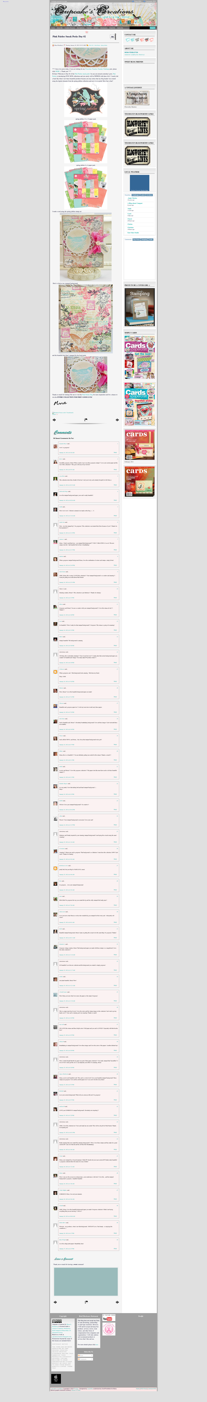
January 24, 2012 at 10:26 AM (67, 500)
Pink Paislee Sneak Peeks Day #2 (69, 36)
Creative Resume (70, 28)
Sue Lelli (61, 1024)
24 (117, 816)
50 (112, 36)
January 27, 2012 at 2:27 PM (66, 1249)
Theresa (61, 703)
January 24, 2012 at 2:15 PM (66, 598)
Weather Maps (144, 190)
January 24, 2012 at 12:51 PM (67, 582)
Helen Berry (62, 1222)
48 (117, 1205)
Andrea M (62, 1106)
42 (117, 1106)
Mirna (61, 604)
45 (117, 1156)
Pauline (61, 556)
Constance (62, 848)
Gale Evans (62, 571)
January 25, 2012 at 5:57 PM (66, 1100)
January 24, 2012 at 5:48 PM (66, 645)
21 (117, 766)
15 (117, 669)
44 (117, 1139)
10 (117, 589)
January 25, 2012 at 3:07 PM (66, 1035)
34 (117, 976)
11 (117, 604)
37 (117, 1024)
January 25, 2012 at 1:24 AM (66, 842)
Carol (129, 214)
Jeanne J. (61, 539)
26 (117, 848)
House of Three (75, 1390)
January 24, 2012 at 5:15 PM (66, 630)
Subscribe (120, 28)
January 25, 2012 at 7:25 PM (66, 1115)
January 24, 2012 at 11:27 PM (67, 825)
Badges (96, 28)
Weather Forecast (135, 190)
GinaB (61, 1205)
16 (117, 688)
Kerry (60, 459)
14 (117, 652)
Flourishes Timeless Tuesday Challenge (97, 69)
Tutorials (89, 28)
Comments (128, 239)
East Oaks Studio (133, 232)
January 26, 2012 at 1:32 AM (66, 1166)
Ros (60, 881)
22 (117, 783)
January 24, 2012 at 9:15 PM (66, 794)
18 (117, 718)
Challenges (135, 195)
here (97, 1345)
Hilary (61, 751)
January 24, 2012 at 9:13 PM (66, 777)
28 (117, 881)
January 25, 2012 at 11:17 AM (67, 970)
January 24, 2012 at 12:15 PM (67, 533)
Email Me (112, 28)
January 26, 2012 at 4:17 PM (66, 1233)
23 (117, 800)
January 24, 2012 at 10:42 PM (67, 809)
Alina (60, 816)
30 (117, 912)
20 (117, 751)
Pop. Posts (136, 239)
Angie (129, 208)
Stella (60, 507)
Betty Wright (62, 1240)
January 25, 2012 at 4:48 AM (66, 874)
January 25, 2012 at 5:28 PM (66, 1067)
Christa (130, 224)
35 (117, 992)
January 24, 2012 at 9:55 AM (66, 469)
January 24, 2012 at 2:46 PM (66, 615)
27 (117, 865)
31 (117, 929)
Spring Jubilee (104, 45)
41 (117, 1091)
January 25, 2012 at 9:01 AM (66, 922)
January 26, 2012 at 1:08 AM (66, 1149)
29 (117, 896)
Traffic (151, 239)
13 (117, 636)
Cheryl (130, 219)
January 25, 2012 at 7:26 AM (66, 905)
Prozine (76, 1388)
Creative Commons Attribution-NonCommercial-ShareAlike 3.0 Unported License (61, 1330)
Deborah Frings (63, 491)
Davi (60, 896)
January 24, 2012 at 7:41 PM (66, 697)
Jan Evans (62, 718)
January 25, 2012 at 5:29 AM (66, 890)
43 (117, 1122)
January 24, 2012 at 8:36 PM (66, 729)
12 (117, 621)
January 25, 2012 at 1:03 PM (66, 1018)
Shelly (60, 766)
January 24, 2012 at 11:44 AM (67, 516)
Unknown (61, 669)
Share (54, 414)
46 (117, 1173)
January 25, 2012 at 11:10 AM (67, 955)
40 (117, 1074)
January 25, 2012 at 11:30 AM (67, 1001)
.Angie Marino (132, 198)
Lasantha (90, 1388)
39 (117, 1057)
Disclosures (103, 28)
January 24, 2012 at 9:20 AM (66, 452)
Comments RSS (151, 1)
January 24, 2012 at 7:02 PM (66, 681)
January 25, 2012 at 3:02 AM (66, 859)
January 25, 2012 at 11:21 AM (67, 985)
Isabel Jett (62, 522)
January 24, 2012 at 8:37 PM (66, 744)
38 (117, 1041)
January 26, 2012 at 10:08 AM (67, 1216)
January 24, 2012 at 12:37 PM (67, 550)
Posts (81, 1355)
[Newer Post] (54, 421)
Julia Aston (62, 912)
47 (117, 1190)
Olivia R (61, 1041)
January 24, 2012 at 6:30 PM (66, 662)
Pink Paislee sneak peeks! (82, 74)
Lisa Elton (62, 476)
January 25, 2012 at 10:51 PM (67, 1132)
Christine (131, 227)
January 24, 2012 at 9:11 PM (66, 760)
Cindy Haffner (63, 1190)
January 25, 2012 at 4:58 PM (66, 1050)
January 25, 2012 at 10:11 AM (67, 938)
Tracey (61, 736)
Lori (60, 621)
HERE (58, 71)
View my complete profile (135, 54)
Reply (115, 452)
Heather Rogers (63, 783)
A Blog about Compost (135, 203)
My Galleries (80, 28)
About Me (60, 28)
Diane (61, 1173)
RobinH (61, 1091)
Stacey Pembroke (63, 1074)
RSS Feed (144, 1388)
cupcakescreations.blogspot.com (61, 1337)
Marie (61, 636)
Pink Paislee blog (87, 395)
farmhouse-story (63, 865)
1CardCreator (63, 992)
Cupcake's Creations (57, 1388)
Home (53, 28)
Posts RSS (137, 1)
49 (117, 1222)
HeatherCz (62, 944)
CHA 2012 (91, 45)
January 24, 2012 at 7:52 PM (66, 712)
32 (117, 944)
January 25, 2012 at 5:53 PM (66, 1084)
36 (117, 1007)
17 (117, 703)
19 (117, 736)
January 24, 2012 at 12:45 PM (67, 565)
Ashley (61, 976)
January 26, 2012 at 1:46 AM (66, 1184)
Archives (149, 195)
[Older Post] (117, 421)
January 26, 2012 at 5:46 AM (66, 1199)
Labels (143, 195)
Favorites (128, 195)
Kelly (60, 929)
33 (117, 961)
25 (117, 831)
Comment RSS (152, 1388)
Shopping (144, 239)
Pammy (61, 688)
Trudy (60, 1156)
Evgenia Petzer (63, 443)
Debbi (61, 800)
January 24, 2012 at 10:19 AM (67, 485)
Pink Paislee (97, 45)
